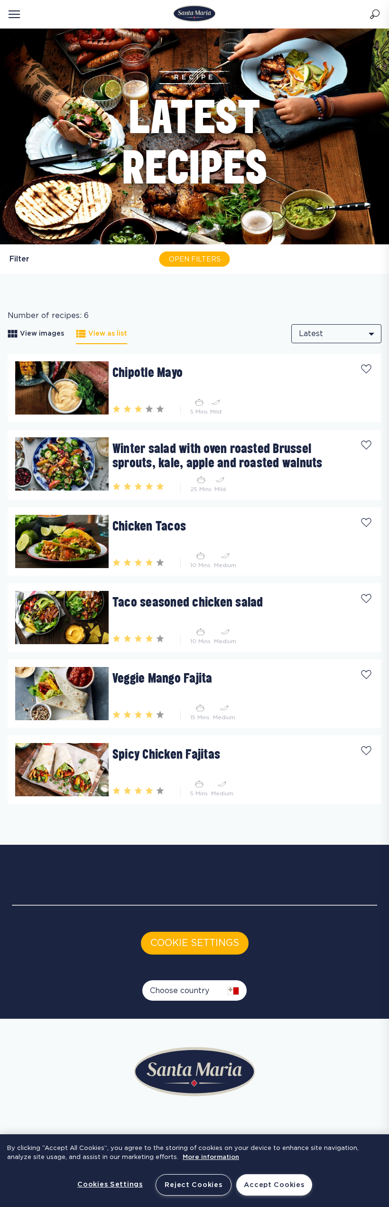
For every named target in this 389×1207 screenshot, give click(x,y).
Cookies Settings (110, 1184)
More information (211, 1157)
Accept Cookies (274, 1184)
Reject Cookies (193, 1184)
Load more (28, 807)
